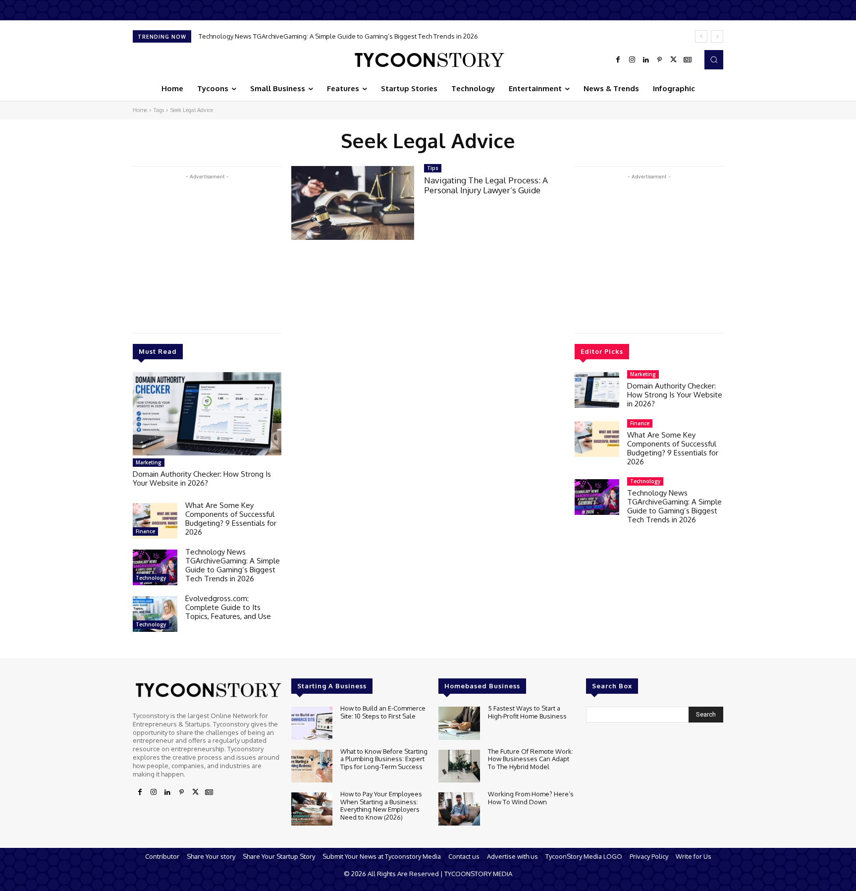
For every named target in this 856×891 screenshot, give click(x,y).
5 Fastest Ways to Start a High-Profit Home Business (527, 712)
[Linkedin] (646, 60)
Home (140, 110)
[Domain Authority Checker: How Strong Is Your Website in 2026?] (207, 413)
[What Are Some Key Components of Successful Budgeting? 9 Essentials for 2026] (155, 521)
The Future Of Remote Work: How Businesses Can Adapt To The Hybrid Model (530, 759)
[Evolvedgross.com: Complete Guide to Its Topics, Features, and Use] (155, 614)
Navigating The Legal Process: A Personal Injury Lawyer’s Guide (486, 185)
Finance (145, 531)
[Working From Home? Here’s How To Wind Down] (459, 809)
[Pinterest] (660, 60)
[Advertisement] (207, 251)
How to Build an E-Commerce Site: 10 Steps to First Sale (383, 712)
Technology (151, 577)
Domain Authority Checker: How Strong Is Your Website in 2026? (202, 478)
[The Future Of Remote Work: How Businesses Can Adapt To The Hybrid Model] (459, 766)
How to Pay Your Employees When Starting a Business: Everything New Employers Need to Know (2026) (381, 805)
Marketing (148, 462)
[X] (674, 60)
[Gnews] (688, 60)
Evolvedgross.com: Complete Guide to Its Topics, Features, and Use (228, 607)
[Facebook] (618, 60)
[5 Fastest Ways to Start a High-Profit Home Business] (459, 723)
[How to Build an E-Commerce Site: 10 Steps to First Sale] (311, 723)
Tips (432, 168)
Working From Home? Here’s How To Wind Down (531, 798)
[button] (713, 59)
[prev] (701, 36)
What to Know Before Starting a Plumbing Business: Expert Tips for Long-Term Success (384, 759)
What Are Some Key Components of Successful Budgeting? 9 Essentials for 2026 (230, 519)
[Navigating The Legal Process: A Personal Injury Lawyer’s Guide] (352, 203)
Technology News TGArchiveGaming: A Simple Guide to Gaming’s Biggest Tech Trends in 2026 (338, 36)
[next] (717, 36)
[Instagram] (632, 60)
